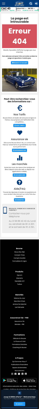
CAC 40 (5, 8)
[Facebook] (15, 373)
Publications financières (19, 365)
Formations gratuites (19, 344)
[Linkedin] (22, 373)
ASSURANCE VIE (20, 150)
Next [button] (38, 9)
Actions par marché (19, 304)
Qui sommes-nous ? (19, 362)
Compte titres (19, 255)
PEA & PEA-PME (19, 252)
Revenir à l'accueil (20, 63)
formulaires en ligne (19, 261)
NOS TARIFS (20, 126)
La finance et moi (20, 341)
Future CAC (20, 8)
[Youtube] (26, 373)
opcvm (19, 275)
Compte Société (19, 258)
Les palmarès (19, 307)
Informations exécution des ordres (15, 386)
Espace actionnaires (19, 368)
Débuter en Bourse (19, 338)
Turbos (19, 284)
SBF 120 (30, 8)
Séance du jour (19, 298)
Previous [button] (17, 9)
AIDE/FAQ (20, 200)
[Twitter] (19, 373)
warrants (19, 278)
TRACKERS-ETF (19, 281)
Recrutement (19, 371)
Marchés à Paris (19, 301)
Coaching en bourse (19, 347)
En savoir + (19, 404)
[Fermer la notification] (35, 391)
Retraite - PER (19, 324)
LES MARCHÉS (20, 175)
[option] (21, 9)
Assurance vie (19, 321)
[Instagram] (12, 373)
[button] (31, 3)
